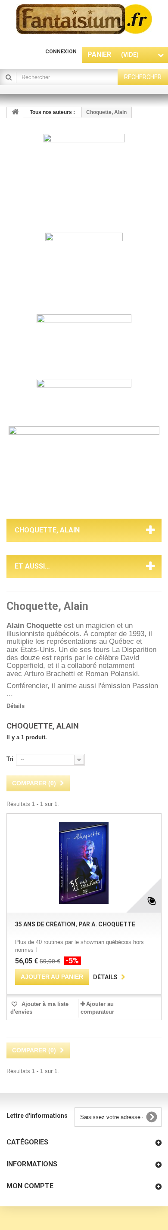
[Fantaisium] (84, 19)
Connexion (61, 52)
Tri (9, 759)
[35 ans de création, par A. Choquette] (84, 863)
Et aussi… (32, 566)
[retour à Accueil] (15, 112)
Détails (15, 706)
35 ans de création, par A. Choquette (75, 924)
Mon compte (29, 1186)
